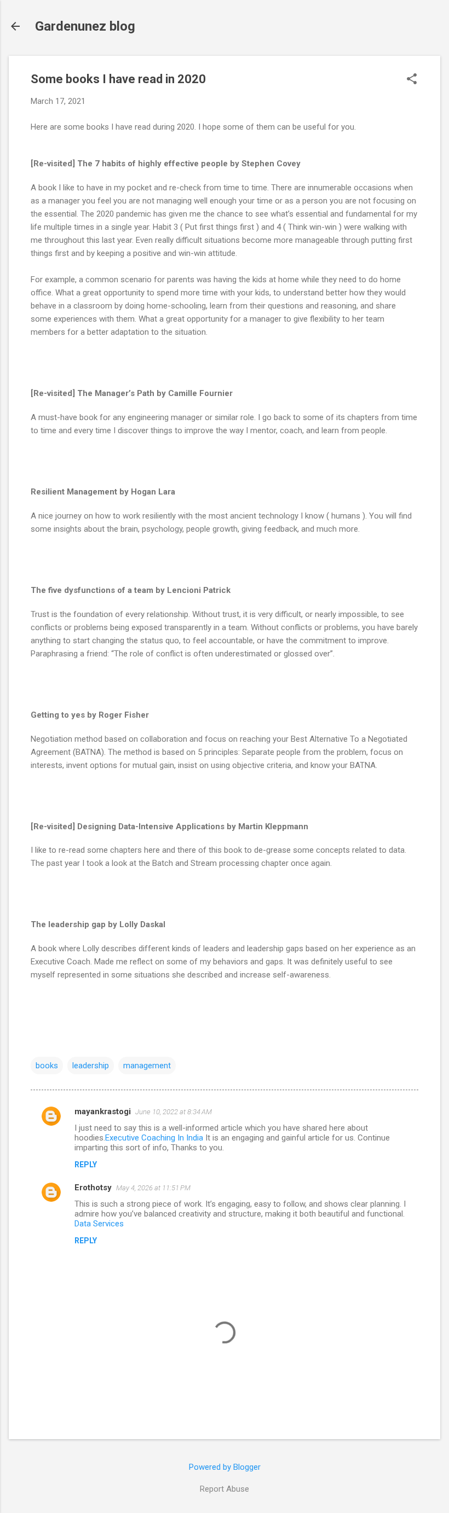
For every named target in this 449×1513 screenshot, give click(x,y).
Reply (85, 1164)
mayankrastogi (102, 1111)
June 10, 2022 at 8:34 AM (173, 1112)
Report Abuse (224, 1489)
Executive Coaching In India (154, 1138)
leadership (90, 1065)
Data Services (99, 1224)
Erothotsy (93, 1187)
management (147, 1065)
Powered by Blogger (225, 1467)
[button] (411, 80)
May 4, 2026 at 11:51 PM (153, 1188)
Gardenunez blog (85, 26)
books (47, 1065)
